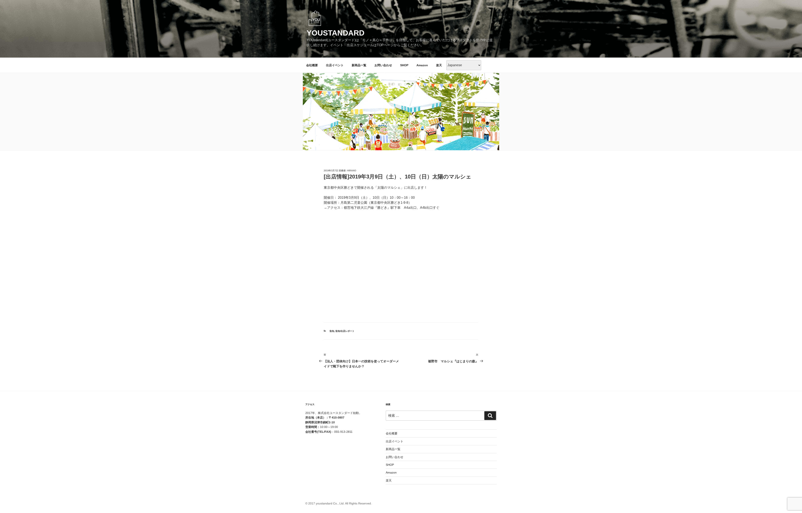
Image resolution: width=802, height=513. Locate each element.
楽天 (439, 65)
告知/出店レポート (344, 331)
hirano (351, 170)
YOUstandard (335, 33)
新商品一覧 (359, 65)
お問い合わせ (383, 65)
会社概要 (312, 65)
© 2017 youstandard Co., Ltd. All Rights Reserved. (338, 503)
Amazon (422, 65)
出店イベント (335, 65)
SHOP (404, 65)
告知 (332, 331)
